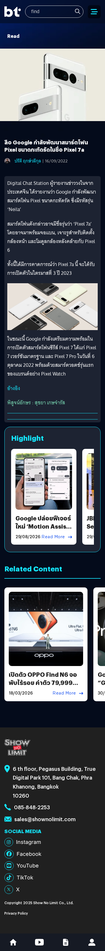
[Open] (94, 11)
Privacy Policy (16, 913)
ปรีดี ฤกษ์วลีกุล (28, 161)
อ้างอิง (13, 388)
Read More (53, 536)
